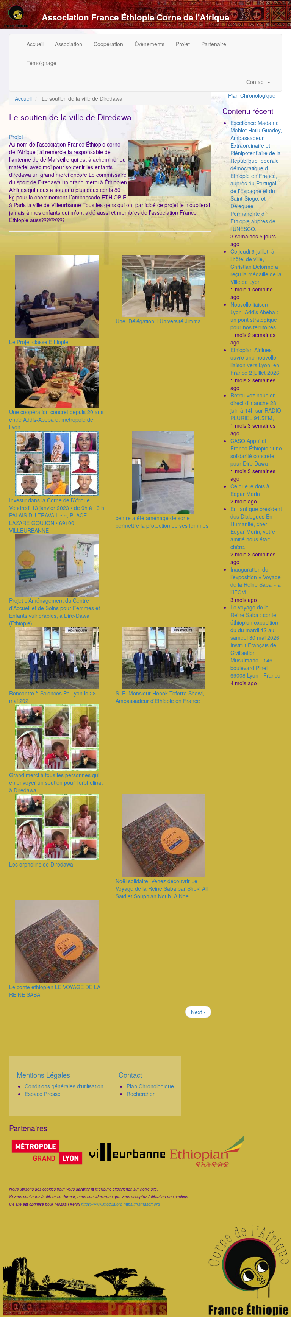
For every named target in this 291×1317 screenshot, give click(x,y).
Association (68, 44)
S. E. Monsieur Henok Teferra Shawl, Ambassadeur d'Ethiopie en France (160, 696)
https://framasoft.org (142, 1204)
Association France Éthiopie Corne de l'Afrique (135, 17)
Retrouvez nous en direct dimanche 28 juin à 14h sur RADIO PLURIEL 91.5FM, (255, 406)
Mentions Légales (43, 1075)
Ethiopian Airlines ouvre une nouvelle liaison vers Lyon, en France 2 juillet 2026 (254, 361)
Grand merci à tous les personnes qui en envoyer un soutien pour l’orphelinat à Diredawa (56, 782)
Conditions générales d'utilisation (64, 1086)
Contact (256, 82)
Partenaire (213, 44)
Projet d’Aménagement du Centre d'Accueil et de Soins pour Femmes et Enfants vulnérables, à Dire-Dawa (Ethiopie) (54, 612)
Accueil (35, 44)
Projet (183, 44)
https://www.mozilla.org (101, 1204)
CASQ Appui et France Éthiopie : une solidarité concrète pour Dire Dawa (256, 452)
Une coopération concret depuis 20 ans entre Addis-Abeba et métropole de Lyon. (56, 419)
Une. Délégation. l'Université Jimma (158, 321)
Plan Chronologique (251, 95)
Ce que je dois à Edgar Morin (249, 489)
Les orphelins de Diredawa (41, 864)
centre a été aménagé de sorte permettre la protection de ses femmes (162, 521)
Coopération (108, 44)
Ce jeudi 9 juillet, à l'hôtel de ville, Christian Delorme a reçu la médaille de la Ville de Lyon (256, 266)
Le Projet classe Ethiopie (38, 342)
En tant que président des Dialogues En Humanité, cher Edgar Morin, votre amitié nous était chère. (256, 527)
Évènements (149, 44)
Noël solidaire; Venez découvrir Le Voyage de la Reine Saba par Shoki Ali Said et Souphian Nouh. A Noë (162, 888)
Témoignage (41, 63)
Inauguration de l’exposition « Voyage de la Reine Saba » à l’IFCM (255, 581)
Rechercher (141, 1093)
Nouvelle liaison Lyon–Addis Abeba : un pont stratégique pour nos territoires (254, 316)
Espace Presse (43, 1093)
